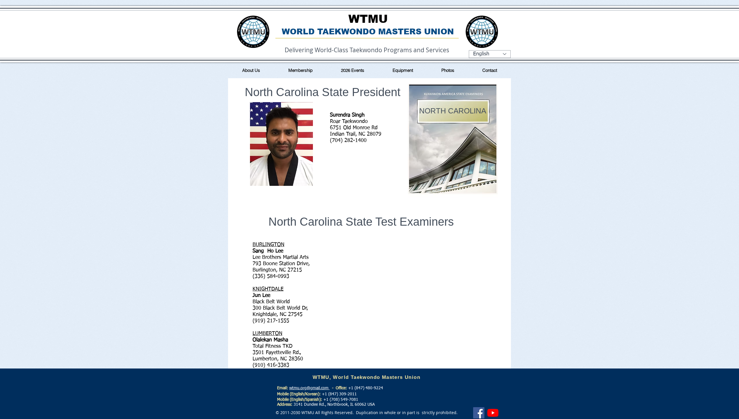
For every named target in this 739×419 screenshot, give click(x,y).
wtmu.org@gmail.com (309, 388)
